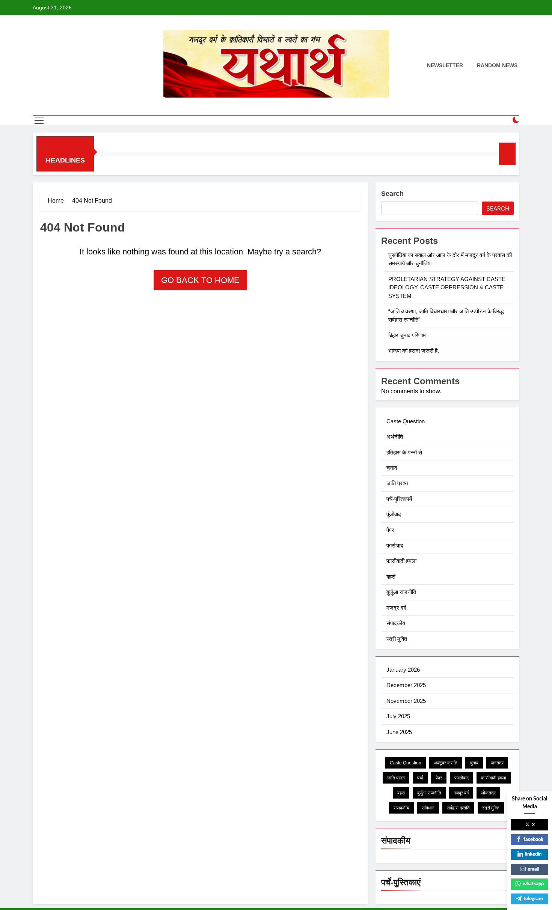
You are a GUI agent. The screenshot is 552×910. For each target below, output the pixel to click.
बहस (401, 793)
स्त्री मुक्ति (396, 639)
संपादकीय (395, 623)
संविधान (428, 808)
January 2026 (403, 669)
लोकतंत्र (488, 793)
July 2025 (398, 716)
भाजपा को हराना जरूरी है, (414, 350)
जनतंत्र (497, 763)
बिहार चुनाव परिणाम (407, 335)
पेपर (390, 530)
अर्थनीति (394, 436)
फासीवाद (394, 545)
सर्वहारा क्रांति (458, 808)
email (533, 869)
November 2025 (406, 701)
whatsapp (533, 883)
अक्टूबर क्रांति (445, 763)
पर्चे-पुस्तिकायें (399, 499)
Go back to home (200, 280)
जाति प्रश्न (397, 483)
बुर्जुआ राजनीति (401, 592)
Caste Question (405, 421)
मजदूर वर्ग (396, 608)
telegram (533, 898)
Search (392, 193)
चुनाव (391, 468)
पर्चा (420, 778)
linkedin (533, 854)
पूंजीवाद (393, 514)
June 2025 (399, 732)
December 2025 (406, 685)
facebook (533, 839)
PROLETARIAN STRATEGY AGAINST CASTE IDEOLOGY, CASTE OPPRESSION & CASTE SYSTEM (446, 287)
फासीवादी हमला (401, 561)
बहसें (390, 576)
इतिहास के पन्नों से (404, 452)
